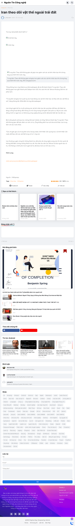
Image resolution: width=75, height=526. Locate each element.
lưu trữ (31, 421)
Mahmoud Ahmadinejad (29, 161)
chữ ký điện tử (67, 398)
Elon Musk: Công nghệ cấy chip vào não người (27, 316)
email (53, 408)
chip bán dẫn (56, 398)
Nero (68, 421)
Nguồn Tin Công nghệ (15, 2)
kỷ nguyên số (63, 417)
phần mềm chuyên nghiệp (32, 427)
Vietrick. (48, 520)
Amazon (16, 395)
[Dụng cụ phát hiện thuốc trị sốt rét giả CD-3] (46, 199)
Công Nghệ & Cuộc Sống (32, 401)
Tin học (64, 437)
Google (32, 411)
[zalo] (72, 523)
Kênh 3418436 (31, 414)
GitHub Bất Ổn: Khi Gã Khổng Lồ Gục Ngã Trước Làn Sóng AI (27, 352)
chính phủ (9, 161)
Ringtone (26, 430)
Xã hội (15, 446)
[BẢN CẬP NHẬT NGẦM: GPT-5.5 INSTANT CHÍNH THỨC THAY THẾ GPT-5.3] (7, 304)
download (52, 405)
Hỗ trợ (38, 411)
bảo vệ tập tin (20, 398)
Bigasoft (28, 398)
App (36, 395)
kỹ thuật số (7, 421)
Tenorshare (15, 437)
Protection (67, 427)
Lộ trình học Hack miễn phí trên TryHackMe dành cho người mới (22, 292)
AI (4, 395)
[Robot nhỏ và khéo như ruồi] (9, 199)
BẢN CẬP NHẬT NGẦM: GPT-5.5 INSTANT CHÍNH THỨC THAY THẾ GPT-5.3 (36, 302)
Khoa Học (10, 7)
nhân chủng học (43, 424)
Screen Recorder (52, 430)
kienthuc (45, 417)
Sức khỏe (61, 433)
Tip (25, 440)
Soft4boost (46, 433)
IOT (58, 411)
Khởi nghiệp (37, 417)
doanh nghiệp (31, 405)
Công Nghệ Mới (45, 401)
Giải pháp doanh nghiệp (66, 493)
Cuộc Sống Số (7, 405)
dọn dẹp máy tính (42, 405)
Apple (41, 395)
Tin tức (5, 440)
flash (68, 408)
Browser (35, 398)
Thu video (37, 437)
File (63, 408)
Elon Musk (46, 408)
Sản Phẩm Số (41, 430)
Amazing (9, 395)
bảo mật (11, 398)
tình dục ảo (13, 440)
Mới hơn (4, 241)
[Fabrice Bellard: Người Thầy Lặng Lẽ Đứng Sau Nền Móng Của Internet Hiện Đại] (7, 297)
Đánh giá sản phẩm (20, 408)
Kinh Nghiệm (53, 417)
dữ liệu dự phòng (8, 408)
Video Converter (24, 443)
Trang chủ (3, 7)
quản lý (6, 430)
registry (20, 430)
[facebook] (11, 330)
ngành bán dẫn (13, 424)
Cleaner (6, 401)
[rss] (27, 514)
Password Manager (9, 427)
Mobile (63, 421)
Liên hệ (41, 523)
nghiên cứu (23, 424)
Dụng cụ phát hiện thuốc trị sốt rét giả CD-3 (45, 207)
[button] (2, 2)
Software (54, 433)
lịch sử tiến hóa (23, 421)
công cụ (20, 401)
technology (7, 437)
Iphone (63, 411)
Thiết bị (30, 437)
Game (18, 411)
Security (23, 433)
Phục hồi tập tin (52, 427)
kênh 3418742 (60, 414)
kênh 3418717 (50, 414)
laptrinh (14, 421)
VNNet (41, 443)
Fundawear (11, 411)
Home (61, 502)
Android (23, 395)
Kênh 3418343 (21, 414)
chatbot (42, 398)
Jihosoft (13, 414)
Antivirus (30, 395)
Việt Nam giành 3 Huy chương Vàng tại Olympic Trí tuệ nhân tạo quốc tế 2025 (37, 309)
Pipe (60, 427)
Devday (23, 405)
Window (52, 443)
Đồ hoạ (39, 408)
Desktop (16, 405)
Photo (43, 427)
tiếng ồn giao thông (54, 437)
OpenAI (58, 424)
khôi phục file (15, 417)
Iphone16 (6, 414)
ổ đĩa (63, 424)
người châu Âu (32, 424)
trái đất (18, 161)
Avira (5, 398)
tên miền (23, 437)
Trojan (61, 440)
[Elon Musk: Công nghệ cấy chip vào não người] (7, 317)
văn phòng (14, 443)
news (5, 424)
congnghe (13, 401)
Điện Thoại (32, 408)
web (46, 443)
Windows (59, 443)
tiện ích (44, 437)
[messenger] (72, 518)
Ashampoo (49, 395)
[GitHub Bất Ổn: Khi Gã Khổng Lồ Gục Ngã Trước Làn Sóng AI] (28, 344)
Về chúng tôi (33, 523)
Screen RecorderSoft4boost (11, 433)
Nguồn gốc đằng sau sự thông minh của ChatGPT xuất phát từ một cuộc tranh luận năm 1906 (46, 353)
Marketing (48, 421)
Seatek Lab (62, 490)
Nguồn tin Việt (63, 495)
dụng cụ (60, 405)
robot (33, 430)
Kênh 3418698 (41, 414)
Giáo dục (25, 411)
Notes (51, 424)
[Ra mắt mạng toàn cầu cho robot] (65, 199)
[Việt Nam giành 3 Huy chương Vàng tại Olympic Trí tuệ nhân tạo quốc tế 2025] (7, 311)
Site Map (47, 523)
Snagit (39, 433)
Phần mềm (20, 427)
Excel (58, 408)
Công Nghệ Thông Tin (58, 401)
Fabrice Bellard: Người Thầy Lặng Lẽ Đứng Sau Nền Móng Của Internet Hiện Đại (37, 295)
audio (55, 395)
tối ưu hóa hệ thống (33, 440)
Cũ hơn (71, 241)
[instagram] (23, 514)
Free (5, 411)
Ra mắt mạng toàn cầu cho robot (65, 207)
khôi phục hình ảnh (26, 417)
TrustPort (68, 440)
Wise (66, 443)
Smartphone (31, 433)
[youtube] (28, 330)
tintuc (19, 440)
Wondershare (7, 446)
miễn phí (56, 421)
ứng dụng (6, 443)
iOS (54, 411)
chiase (48, 398)
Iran (14, 161)
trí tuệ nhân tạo (52, 440)
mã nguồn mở (39, 421)
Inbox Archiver (46, 411)
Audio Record (63, 395)
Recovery (12, 430)
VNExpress (20, 181)
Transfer (43, 440)
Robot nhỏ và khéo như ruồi (9, 207)
